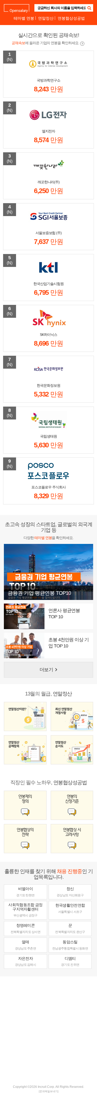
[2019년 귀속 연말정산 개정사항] (72, 716)
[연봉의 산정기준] (72, 805)
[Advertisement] (48, 1029)
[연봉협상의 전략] (25, 838)
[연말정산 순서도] (72, 749)
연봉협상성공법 (71, 18)
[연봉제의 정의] (25, 805)
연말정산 (46, 18)
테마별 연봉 (24, 18)
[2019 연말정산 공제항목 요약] (25, 749)
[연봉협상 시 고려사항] (72, 838)
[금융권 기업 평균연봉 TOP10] (48, 571)
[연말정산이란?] (25, 716)
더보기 (49, 670)
